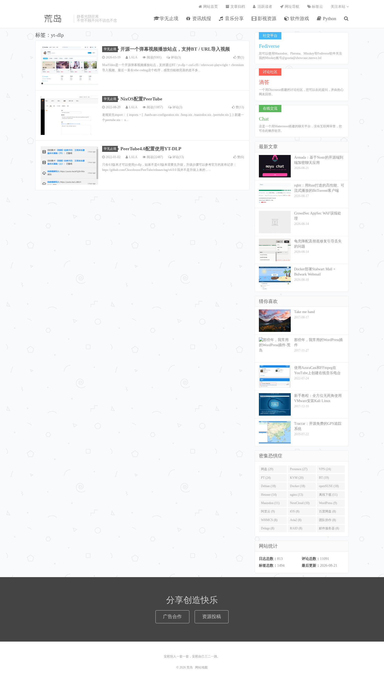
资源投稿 (211, 616)
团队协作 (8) (327, 520)
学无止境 (168, 18)
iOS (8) (294, 511)
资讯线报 (201, 18)
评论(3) (176, 57)
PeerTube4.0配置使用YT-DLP (150, 148)
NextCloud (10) (300, 503)
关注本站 (338, 7)
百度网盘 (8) (327, 511)
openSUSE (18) (329, 486)
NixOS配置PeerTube (141, 98)
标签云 (317, 7)
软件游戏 (299, 18)
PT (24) (266, 478)
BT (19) (324, 478)
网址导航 (291, 7)
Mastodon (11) (270, 503)
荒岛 (53, 18)
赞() (240, 57)
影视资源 (266, 18)
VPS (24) (325, 469)
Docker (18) (297, 486)
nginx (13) (296, 494)
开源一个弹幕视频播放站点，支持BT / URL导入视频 (175, 49)
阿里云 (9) (268, 511)
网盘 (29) (267, 469)
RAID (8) (296, 528)
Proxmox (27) (298, 469)
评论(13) (178, 157)
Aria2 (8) (295, 520)
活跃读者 (264, 7)
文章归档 (237, 7)
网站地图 (201, 667)
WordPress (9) (328, 503)
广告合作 (172, 616)
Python (329, 18)
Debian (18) (268, 486)
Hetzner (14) (269, 494)
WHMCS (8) (269, 520)
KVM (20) (297, 478)
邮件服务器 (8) (329, 528)
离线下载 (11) (328, 494)
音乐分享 (234, 18)
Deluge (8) (267, 528)
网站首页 (210, 7)
